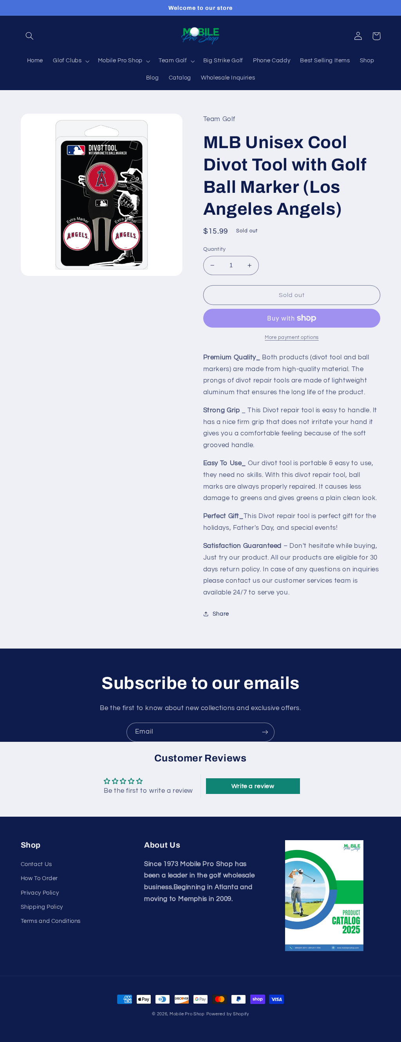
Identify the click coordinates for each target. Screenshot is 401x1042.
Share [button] (221, 614)
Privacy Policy (40, 893)
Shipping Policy (42, 907)
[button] (30, 36)
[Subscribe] (265, 732)
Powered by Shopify (227, 1014)
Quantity (214, 249)
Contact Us (36, 864)
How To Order (39, 878)
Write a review (253, 786)
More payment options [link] (292, 337)
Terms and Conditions (51, 921)
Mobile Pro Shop (187, 1014)
